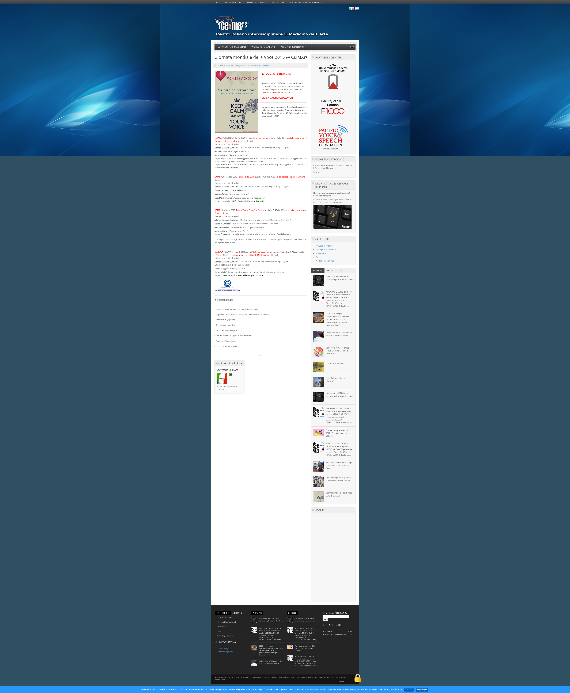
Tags (341, 270)
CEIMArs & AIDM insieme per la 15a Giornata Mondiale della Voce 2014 (339, 351)
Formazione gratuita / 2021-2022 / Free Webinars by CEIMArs (338, 433)
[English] (356, 10)
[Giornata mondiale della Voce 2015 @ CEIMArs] (318, 496)
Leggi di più (422, 690)
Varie (318, 257)
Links (273, 2)
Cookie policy (223, 648)
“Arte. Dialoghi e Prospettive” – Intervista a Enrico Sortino (338, 479)
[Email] (230, 374)
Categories (223, 613)
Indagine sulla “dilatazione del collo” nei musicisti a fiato (339, 334)
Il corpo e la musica (334, 363)
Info (282, 2)
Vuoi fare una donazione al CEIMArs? (305, 2)
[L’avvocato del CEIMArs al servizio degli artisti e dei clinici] (318, 280)
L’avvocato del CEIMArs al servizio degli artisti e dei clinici (339, 278)
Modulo (316, 172)
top (340, 681)
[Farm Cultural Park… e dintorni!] (318, 382)
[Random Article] (352, 47)
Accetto (409, 690)
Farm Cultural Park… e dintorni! (335, 379)
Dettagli (249, 141)
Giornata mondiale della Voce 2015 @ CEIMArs (339, 494)
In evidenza (321, 253)
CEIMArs (250, 2)
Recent (330, 270)
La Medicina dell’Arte (232, 2)
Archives (237, 613)
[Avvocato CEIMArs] (332, 228)
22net (261, 677)
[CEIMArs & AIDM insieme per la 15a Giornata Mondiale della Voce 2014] (318, 351)
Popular (317, 270)
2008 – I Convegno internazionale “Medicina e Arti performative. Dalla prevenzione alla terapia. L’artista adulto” (337, 319)
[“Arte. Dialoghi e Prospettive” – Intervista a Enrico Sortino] (318, 481)
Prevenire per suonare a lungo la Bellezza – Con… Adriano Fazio (339, 465)
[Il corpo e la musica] (318, 367)
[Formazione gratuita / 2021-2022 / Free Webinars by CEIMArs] (318, 432)
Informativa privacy (225, 652)
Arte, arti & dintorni (292, 46)
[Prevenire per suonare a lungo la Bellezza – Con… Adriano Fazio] (318, 466)
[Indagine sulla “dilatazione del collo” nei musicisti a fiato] (318, 336)
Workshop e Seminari (263, 46)
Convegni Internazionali (232, 46)
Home (218, 2)
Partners (262, 2)
